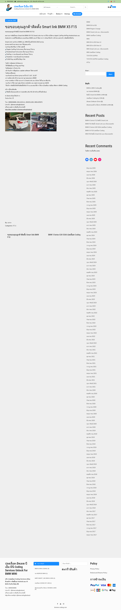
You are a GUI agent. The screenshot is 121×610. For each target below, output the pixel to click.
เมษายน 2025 (91, 215)
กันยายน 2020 (91, 400)
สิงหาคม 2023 (91, 282)
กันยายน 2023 (91, 279)
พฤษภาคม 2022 (92, 333)
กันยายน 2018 (91, 481)
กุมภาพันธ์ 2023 (92, 302)
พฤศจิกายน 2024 (92, 232)
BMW (88, 22)
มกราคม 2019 (91, 467)
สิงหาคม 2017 (91, 525)
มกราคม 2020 (91, 427)
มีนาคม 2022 (91, 339)
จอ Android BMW (92, 91)
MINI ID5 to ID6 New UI (94, 45)
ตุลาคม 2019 (91, 437)
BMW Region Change (93, 28)
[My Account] (108, 7)
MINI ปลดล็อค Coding (93, 52)
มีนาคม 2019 (91, 461)
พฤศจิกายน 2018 (92, 474)
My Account (77, 14)
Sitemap (67, 14)
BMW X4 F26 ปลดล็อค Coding (94, 130)
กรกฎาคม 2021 (91, 366)
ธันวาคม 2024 (91, 228)
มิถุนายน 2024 (91, 249)
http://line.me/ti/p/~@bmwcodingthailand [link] (17, 595)
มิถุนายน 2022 (91, 329)
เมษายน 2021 (91, 376)
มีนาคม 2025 (91, 218)
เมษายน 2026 (91, 175)
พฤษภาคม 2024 (92, 252)
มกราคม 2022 (91, 346)
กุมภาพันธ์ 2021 (92, 383)
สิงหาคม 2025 (91, 202)
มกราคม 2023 (91, 306)
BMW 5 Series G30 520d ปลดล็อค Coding (98, 127)
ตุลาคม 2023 (91, 276)
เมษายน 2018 (91, 498)
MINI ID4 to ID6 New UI (94, 42)
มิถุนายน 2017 (91, 531)
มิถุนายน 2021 (91, 370)
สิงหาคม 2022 (91, 323)
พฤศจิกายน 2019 (92, 434)
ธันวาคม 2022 (91, 309)
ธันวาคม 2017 (91, 511)
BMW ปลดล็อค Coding (94, 35)
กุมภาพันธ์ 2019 (92, 464)
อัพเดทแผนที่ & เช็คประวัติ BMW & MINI (99, 105)
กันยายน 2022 (91, 319)
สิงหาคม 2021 (91, 363)
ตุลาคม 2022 (91, 316)
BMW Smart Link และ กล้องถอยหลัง (98, 32)
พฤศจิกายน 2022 (92, 313)
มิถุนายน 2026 (91, 168)
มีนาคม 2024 (91, 259)
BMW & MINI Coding (93, 88)
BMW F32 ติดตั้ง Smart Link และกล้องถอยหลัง (99, 124)
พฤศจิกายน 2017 (92, 514)
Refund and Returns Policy (98, 573)
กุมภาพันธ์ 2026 (92, 181)
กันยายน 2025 (91, 198)
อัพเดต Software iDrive (94, 101)
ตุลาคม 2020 (91, 397)
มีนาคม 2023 (91, 299)
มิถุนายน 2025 (91, 208)
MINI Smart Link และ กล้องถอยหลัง (97, 49)
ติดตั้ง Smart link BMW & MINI (96, 95)
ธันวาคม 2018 (91, 471)
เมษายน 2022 (91, 336)
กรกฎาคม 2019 (91, 447)
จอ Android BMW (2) (41, 573)
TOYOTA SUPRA (92, 55)
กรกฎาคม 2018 (91, 488)
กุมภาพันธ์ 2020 (92, 424)
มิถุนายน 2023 (91, 289)
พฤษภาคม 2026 (92, 171)
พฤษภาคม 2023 (92, 292)
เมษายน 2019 (91, 457)
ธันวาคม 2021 (91, 350)
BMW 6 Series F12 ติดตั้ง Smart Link (96, 120)
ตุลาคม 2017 (91, 518)
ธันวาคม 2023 (91, 269)
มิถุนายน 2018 (91, 491)
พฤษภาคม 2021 (92, 373)
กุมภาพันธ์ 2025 (92, 222)
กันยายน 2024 (91, 239)
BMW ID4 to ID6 (92, 25)
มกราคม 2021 (91, 387)
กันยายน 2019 (91, 440)
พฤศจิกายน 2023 (92, 272)
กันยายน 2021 (91, 360)
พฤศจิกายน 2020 (92, 393)
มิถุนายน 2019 (91, 451)
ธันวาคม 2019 (91, 430)
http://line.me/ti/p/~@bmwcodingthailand (18, 109)
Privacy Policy (94, 569)
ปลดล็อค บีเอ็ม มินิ (23, 6)
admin (9, 222)
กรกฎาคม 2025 (91, 205)
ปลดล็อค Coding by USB (94, 98)
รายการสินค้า (40, 563)
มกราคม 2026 (91, 185)
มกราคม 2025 (91, 225)
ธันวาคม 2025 (91, 188)
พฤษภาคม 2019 (92, 454)
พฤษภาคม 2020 (92, 413)
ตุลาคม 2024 (91, 235)
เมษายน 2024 (91, 255)
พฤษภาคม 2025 (92, 212)
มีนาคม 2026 (91, 178)
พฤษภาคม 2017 (92, 535)
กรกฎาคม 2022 (91, 326)
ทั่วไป (14, 226)
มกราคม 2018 (91, 508)
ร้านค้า (50, 14)
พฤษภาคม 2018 (92, 494)
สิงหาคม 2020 (91, 403)
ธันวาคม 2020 (91, 390)
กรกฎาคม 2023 (91, 286)
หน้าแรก (43, 14)
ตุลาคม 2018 (91, 477)
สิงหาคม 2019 (91, 444)
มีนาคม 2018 (91, 501)
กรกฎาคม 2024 (91, 245)
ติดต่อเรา (59, 14)
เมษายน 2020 (91, 417)
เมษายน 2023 (91, 296)
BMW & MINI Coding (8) (42, 568)
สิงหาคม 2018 (91, 484)
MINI (88, 39)
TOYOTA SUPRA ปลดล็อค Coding (97, 59)
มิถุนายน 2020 (91, 410)
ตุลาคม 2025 (91, 195)
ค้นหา (87, 70)
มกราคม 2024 (91, 265)
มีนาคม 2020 (91, 420)
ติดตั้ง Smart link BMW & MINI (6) (45, 578)
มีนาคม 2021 (91, 380)
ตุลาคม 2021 (91, 356)
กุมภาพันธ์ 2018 (92, 504)
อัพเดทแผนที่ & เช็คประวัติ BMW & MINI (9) (45, 588)
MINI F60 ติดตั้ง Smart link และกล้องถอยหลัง (99, 134)
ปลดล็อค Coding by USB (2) (43, 583)
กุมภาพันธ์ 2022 (92, 343)
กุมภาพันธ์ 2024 (92, 262)
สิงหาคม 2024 (91, 242)
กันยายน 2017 (91, 521)
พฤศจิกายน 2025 (92, 191)
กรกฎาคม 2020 (91, 407)
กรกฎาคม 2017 (91, 528)
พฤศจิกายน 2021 (92, 353)
